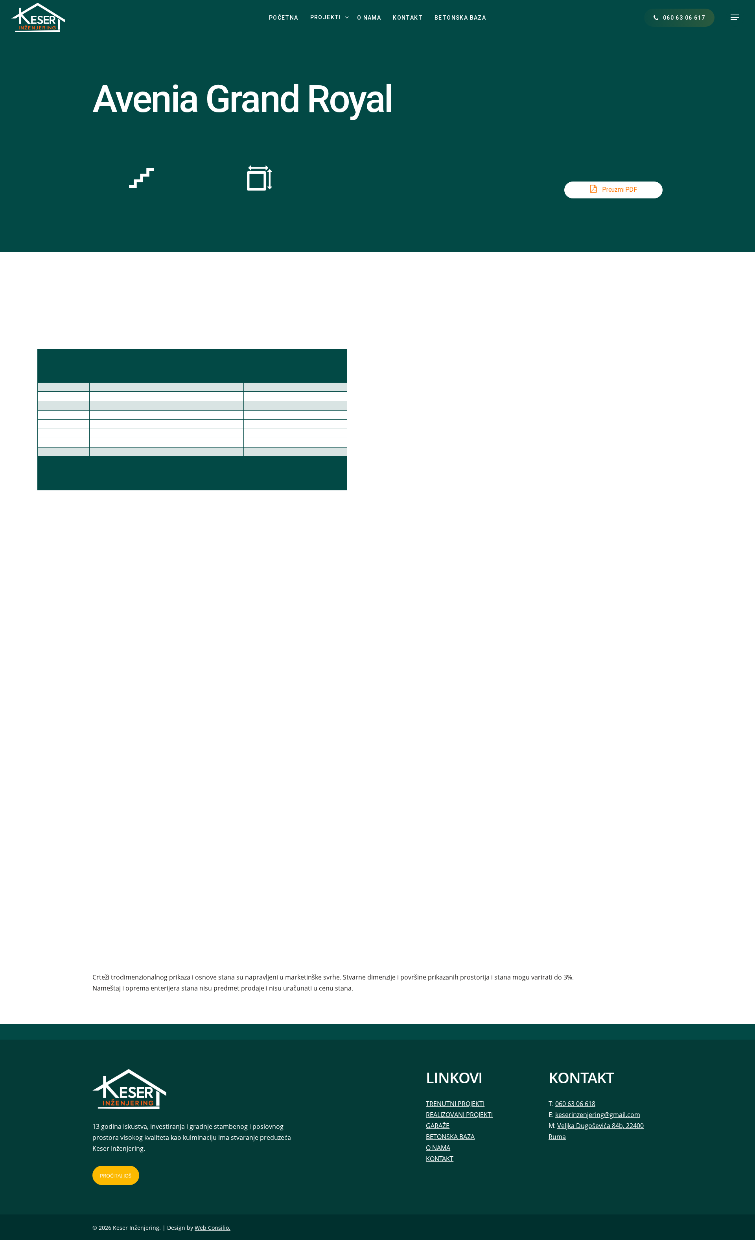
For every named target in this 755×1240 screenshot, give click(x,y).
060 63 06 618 (575, 1103)
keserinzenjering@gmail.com (597, 1114)
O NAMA (438, 1147)
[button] (735, 17)
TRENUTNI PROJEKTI (455, 1103)
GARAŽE (437, 1125)
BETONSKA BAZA (450, 1136)
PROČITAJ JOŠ (115, 1175)
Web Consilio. (212, 1227)
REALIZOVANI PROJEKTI (459, 1114)
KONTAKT (439, 1158)
